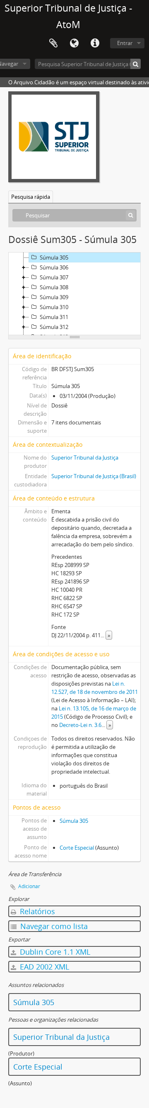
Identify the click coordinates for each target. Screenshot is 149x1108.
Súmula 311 (54, 317)
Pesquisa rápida (30, 196)
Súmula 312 (54, 327)
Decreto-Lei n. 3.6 (80, 725)
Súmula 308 (54, 287)
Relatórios (36, 911)
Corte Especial (77, 847)
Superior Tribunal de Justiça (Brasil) (93, 476)
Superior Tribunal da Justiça (84, 457)
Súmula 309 (54, 297)
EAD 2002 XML (43, 967)
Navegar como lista (53, 926)
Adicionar (29, 886)
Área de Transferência (53, 43)
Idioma (74, 43)
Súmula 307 (54, 277)
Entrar (124, 43)
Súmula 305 (54, 257)
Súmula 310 (54, 307)
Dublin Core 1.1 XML (54, 952)
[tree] (74, 294)
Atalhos (94, 43)
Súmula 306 (54, 267)
